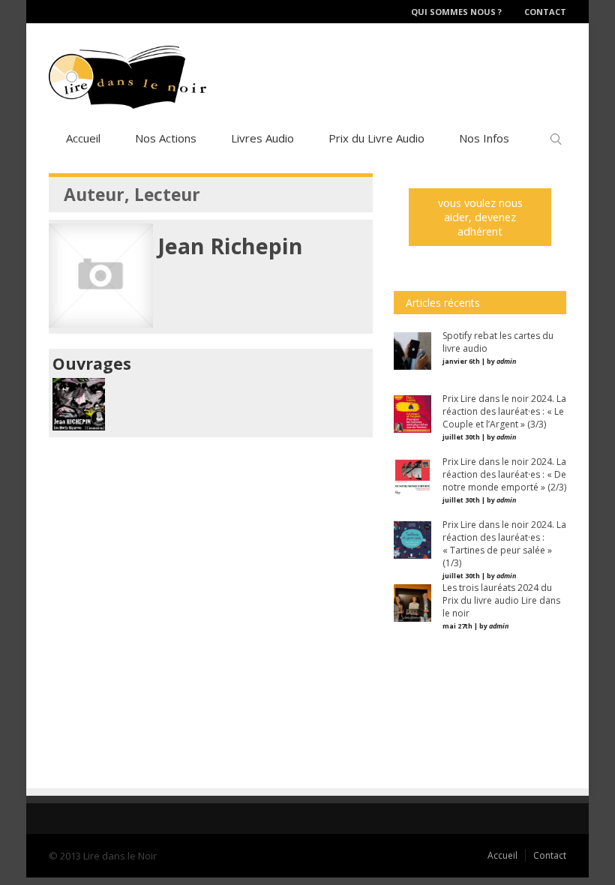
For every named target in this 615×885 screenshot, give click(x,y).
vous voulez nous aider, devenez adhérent (480, 217)
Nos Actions (165, 138)
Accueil (83, 138)
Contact (545, 11)
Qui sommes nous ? (456, 11)
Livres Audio (262, 138)
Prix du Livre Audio (376, 138)
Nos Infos (484, 138)
